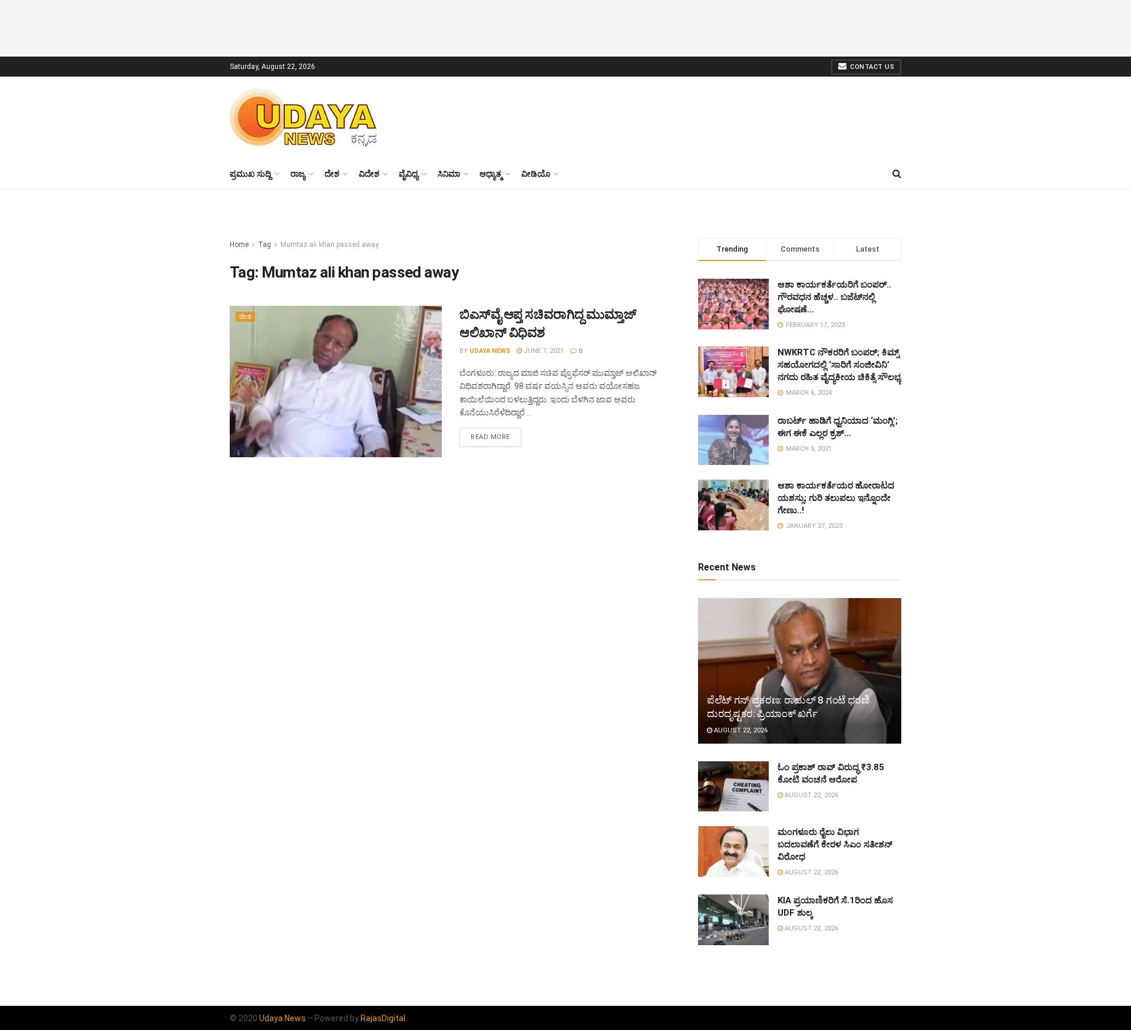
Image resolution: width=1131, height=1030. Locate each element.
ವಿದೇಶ (369, 174)
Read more (490, 437)
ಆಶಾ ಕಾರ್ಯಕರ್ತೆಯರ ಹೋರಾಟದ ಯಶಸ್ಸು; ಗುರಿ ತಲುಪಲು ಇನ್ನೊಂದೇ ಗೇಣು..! (836, 498)
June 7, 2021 (543, 351)
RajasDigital (383, 1018)
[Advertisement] (565, 26)
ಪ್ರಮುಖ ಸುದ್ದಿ (250, 174)
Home (239, 244)
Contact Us (871, 67)
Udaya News (489, 351)
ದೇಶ (332, 174)
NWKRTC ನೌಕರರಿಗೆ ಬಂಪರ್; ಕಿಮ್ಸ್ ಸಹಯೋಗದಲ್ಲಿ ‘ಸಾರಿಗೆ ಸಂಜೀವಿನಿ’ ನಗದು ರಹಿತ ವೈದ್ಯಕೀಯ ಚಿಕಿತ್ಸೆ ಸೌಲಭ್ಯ (839, 364)
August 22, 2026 (740, 730)
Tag (264, 244)
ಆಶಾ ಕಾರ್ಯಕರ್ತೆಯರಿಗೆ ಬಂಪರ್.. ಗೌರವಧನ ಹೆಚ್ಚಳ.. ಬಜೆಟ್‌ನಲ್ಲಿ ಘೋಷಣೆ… (834, 297)
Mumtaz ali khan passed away (329, 244)
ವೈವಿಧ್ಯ (408, 174)
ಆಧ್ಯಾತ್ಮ (490, 174)
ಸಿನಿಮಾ (449, 174)
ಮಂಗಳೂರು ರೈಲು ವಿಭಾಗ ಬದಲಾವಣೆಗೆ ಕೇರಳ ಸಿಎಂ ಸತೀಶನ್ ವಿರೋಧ (835, 844)
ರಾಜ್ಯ (297, 174)
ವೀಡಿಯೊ (535, 174)
